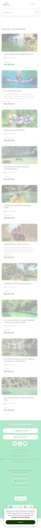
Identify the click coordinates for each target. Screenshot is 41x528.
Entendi (20, 522)
